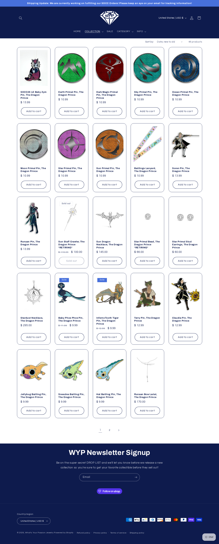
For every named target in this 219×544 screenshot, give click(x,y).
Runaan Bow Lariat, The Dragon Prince (145, 395)
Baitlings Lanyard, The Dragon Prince (145, 169)
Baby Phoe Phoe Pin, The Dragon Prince (70, 319)
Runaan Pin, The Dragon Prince (30, 243)
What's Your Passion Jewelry (39, 532)
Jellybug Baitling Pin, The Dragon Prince (33, 395)
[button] (20, 18)
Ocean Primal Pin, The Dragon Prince (185, 93)
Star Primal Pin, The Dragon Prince (70, 169)
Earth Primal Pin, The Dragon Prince (71, 93)
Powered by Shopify (63, 532)
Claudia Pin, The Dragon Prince (182, 319)
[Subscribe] (136, 477)
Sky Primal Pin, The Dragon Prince (145, 93)
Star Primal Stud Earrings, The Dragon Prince (185, 244)
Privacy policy (100, 533)
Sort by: (149, 42)
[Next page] (118, 430)
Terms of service (118, 533)
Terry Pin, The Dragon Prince (147, 319)
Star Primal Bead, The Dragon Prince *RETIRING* (147, 244)
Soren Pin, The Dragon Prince (181, 169)
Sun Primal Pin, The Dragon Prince (108, 169)
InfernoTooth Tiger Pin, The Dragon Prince (107, 321)
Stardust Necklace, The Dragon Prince (32, 319)
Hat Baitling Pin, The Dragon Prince (108, 395)
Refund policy (83, 533)
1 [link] (100, 430)
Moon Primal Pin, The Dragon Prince (33, 169)
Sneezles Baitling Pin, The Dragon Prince (71, 395)
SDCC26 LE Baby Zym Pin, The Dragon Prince (34, 95)
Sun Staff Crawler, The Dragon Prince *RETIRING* (71, 244)
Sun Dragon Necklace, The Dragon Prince (109, 244)
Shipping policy (137, 533)
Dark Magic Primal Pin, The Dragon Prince (107, 95)
